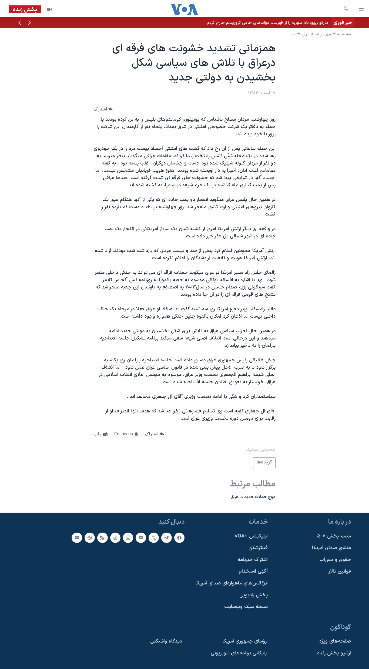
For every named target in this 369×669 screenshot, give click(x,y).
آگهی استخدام (253, 571)
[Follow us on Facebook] (179, 538)
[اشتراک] (77, 538)
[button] (29, 23)
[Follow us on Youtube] (141, 538)
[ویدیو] (49, 9)
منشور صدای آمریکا (331, 548)
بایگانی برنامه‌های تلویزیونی (239, 653)
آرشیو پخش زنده (334, 653)
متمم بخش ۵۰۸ (334, 536)
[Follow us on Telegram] (166, 538)
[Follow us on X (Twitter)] (154, 538)
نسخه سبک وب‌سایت (246, 606)
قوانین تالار (339, 571)
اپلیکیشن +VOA (251, 536)
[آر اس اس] (102, 538)
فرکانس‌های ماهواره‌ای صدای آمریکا (232, 583)
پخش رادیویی (253, 595)
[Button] (103, 109)
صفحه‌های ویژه (335, 641)
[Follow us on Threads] (115, 538)
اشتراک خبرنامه (253, 559)
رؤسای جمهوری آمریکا (245, 641)
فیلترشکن (258, 548)
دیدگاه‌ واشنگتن (166, 641)
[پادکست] (90, 538)
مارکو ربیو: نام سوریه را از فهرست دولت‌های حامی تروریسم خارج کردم (267, 22)
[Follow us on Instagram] (128, 538)
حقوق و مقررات (335, 559)
